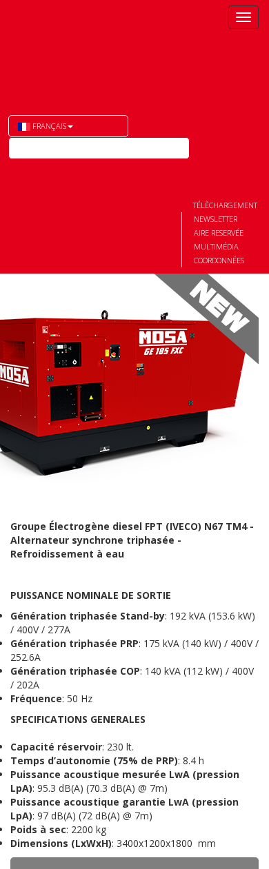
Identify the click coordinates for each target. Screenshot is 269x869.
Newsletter (215, 219)
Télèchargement (225, 205)
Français (48, 126)
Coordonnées (219, 260)
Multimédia (216, 246)
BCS (70, 49)
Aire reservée (218, 232)
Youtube (19, 170)
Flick (44, 170)
